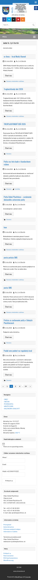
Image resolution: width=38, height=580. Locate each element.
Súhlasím (21, 12)
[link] (4, 19)
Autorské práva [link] (8, 527)
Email (4, 464)
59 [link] (26, 386)
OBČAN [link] (6, 402)
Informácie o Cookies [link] (10, 531)
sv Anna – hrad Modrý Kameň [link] (15, 56)
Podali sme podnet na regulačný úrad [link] (18, 350)
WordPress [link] (18, 577)
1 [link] (7, 386)
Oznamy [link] (8, 154)
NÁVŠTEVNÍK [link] (8, 406)
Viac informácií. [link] (22, 9)
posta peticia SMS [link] (10, 257)
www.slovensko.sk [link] (19, 571)
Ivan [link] (5, 227)
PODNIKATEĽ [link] (8, 404)
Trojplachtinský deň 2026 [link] (13, 89)
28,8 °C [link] (17, 433)
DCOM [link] (19, 567)
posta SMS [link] (8, 287)
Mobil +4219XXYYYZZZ (10, 471)
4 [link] (19, 386)
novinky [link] (17, 189)
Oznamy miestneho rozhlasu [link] (15, 81)
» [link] (30, 386)
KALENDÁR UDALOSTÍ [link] (12, 408)
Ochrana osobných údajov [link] (12, 529)
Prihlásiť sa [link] (7, 553)
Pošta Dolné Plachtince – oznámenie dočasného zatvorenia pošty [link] (17, 198)
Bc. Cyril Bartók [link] (21, 61)
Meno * (4, 457)
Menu (4, 37)
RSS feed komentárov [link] (10, 558)
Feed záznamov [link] (8, 556)
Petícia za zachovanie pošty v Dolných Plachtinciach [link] (18, 322)
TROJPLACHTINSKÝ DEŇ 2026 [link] (15, 124)
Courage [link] (28, 577)
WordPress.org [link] (8, 560)
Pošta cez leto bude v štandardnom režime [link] (17, 163)
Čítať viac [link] (8, 76)
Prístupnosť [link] (7, 524)
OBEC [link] (6, 399)
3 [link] (15, 386)
